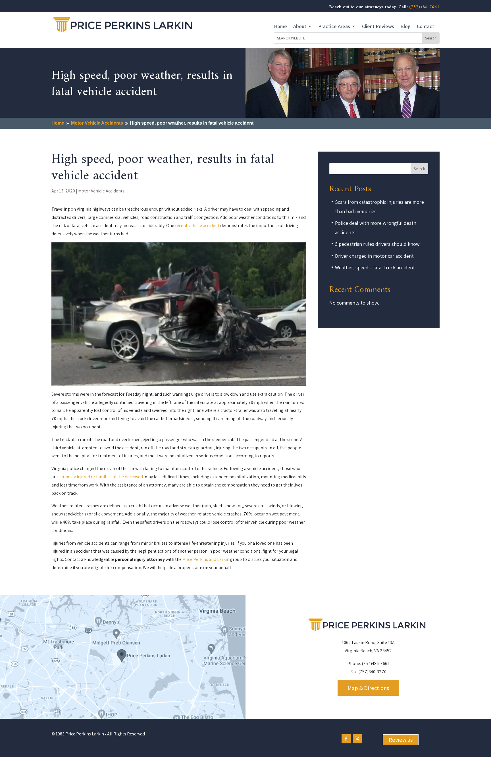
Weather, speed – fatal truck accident (375, 267)
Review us (401, 739)
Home (280, 26)
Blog (405, 26)
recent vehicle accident (197, 225)
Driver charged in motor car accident (374, 256)
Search (419, 168)
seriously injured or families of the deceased (101, 477)
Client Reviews (378, 26)
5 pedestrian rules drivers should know (377, 244)
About (299, 26)
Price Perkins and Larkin (205, 559)
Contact (425, 26)
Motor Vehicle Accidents (101, 191)
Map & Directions (368, 688)
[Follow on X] (357, 738)
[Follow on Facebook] (346, 738)
